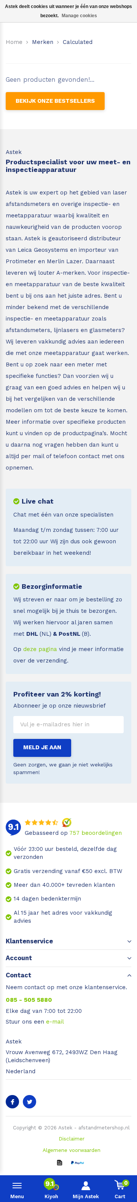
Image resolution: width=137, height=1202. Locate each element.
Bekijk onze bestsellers (55, 100)
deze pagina (40, 649)
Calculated (77, 42)
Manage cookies (79, 15)
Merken (42, 42)
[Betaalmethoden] (59, 1162)
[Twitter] (29, 1101)
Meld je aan (42, 747)
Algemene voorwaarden (71, 1150)
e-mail (55, 1021)
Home (14, 42)
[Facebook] (12, 1101)
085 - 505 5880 (29, 999)
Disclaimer (71, 1139)
